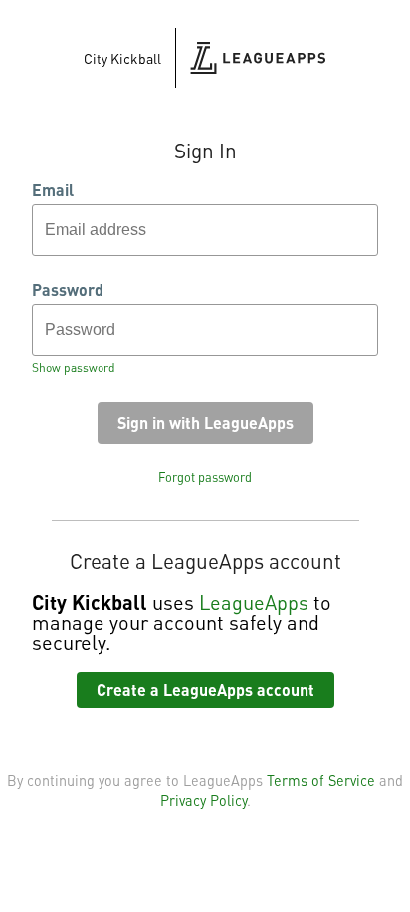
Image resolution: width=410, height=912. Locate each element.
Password (67, 290)
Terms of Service (321, 780)
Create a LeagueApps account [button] (205, 689)
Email (53, 190)
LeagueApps (253, 602)
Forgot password (205, 477)
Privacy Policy (203, 800)
